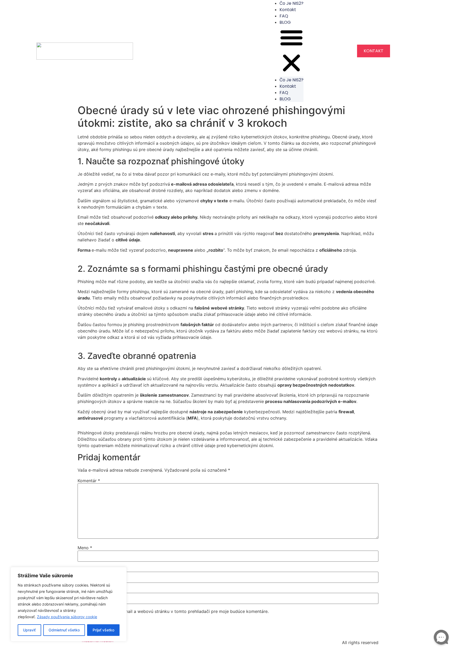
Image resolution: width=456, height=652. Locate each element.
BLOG (285, 22)
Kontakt (287, 10)
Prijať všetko (103, 630)
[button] (291, 51)
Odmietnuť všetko (64, 630)
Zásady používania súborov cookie (67, 617)
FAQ (283, 16)
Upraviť (29, 630)
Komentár (89, 481)
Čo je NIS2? (291, 80)
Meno (85, 548)
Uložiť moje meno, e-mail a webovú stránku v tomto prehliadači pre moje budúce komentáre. (175, 611)
